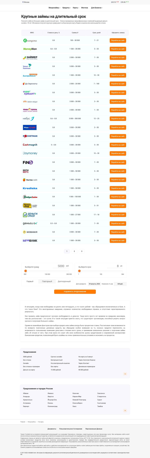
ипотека (84, 8)
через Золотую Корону (86, 360)
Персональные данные (94, 429)
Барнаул (26, 406)
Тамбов (100, 406)
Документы (52, 429)
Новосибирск (77, 403)
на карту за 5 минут (85, 357)
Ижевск (50, 393)
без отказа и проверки (31, 366)
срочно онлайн (56, 357)
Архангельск (27, 400)
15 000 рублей (56, 370)
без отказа (27, 360)
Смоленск (101, 393)
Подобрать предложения (75, 292)
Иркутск (51, 396)
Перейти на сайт (118, 40)
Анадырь (26, 396)
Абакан (25, 393)
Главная (22, 422)
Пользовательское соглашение (70, 429)
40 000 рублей (83, 370)
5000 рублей (27, 357)
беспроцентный (56, 360)
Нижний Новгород (79, 400)
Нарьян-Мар (77, 396)
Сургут (99, 400)
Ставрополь (101, 396)
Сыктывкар (101, 403)
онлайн (26, 363)
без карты (54, 366)
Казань (50, 403)
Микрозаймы (32, 422)
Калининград (52, 406)
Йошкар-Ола (52, 400)
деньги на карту (29, 370)
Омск (74, 406)
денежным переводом (86, 366)
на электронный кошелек (60, 363)
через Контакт (83, 363)
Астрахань (27, 403)
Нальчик (76, 393)
